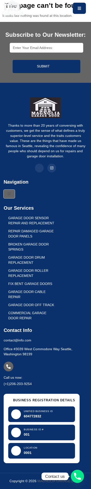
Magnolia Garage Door (59, 481)
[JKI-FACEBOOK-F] (39, 168)
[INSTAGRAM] (51, 168)
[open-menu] (79, 8)
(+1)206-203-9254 (18, 384)
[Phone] (77, 476)
